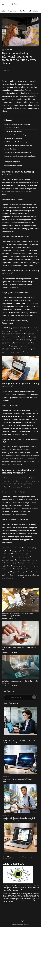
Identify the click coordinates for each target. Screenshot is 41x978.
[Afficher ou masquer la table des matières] (25, 120)
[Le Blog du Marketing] (14, 4)
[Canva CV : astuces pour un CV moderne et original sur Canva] (20, 837)
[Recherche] (37, 4)
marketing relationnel (13, 90)
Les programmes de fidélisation (13, 138)
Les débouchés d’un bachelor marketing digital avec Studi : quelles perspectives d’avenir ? (18, 819)
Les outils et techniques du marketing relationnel (18, 135)
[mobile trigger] (3, 4)
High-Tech (5, 776)
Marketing (6, 70)
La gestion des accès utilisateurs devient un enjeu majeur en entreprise (19, 741)
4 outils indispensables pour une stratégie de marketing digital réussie (17, 615)
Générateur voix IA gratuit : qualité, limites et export (18, 780)
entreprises (22, 84)
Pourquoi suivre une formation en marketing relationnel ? (20, 157)
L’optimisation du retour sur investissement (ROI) (18, 152)
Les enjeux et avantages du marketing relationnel (18, 145)
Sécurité (5, 737)
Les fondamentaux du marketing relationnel (17, 124)
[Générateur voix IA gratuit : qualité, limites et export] (20, 759)
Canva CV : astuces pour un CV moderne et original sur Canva (17, 858)
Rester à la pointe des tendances (13, 165)
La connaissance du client (11, 128)
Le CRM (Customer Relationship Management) (17, 142)
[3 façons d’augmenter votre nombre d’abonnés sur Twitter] (20, 633)
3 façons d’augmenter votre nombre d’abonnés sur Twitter (19, 648)
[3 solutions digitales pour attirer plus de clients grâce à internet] (20, 667)
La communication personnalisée (13, 131)
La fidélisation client (10, 149)
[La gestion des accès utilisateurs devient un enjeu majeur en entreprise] (20, 721)
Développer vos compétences (12, 162)
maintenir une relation (11, 87)
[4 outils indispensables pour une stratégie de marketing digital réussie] (20, 600)
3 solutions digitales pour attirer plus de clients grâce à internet (20, 682)
